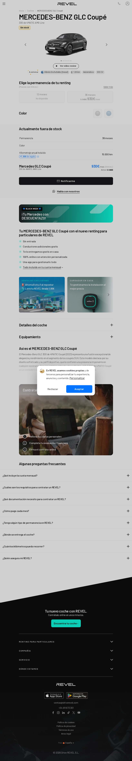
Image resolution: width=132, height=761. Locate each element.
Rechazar (52, 389)
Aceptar (79, 389)
